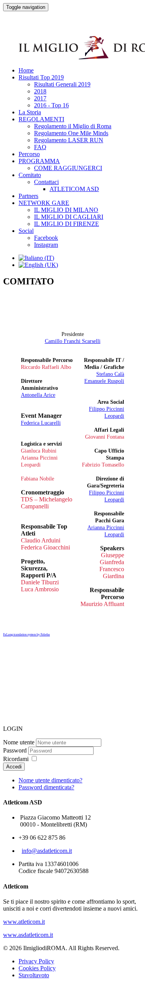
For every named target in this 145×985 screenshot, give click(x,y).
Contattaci (46, 182)
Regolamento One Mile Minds (71, 133)
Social (26, 230)
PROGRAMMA (39, 161)
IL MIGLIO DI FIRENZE (66, 223)
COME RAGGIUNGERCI (68, 168)
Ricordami (16, 759)
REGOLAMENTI (41, 119)
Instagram (46, 244)
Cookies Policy (37, 968)
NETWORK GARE (44, 203)
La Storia (30, 112)
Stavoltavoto (34, 975)
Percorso (29, 154)
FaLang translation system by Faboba (26, 634)
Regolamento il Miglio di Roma (72, 126)
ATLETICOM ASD (74, 189)
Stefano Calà (110, 374)
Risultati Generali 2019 (62, 84)
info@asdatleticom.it (47, 850)
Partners (28, 196)
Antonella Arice (38, 395)
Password (15, 750)
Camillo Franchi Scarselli (73, 341)
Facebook (46, 237)
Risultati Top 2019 (41, 77)
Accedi (14, 767)
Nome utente (18, 742)
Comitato (30, 175)
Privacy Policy (36, 961)
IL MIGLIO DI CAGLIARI (68, 217)
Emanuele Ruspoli (104, 381)
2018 (40, 91)
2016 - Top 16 (51, 105)
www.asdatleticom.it (28, 935)
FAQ (40, 147)
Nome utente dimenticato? (50, 780)
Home (26, 70)
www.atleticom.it (24, 921)
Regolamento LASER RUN (68, 140)
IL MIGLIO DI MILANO (66, 210)
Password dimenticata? (46, 787)
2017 (40, 98)
